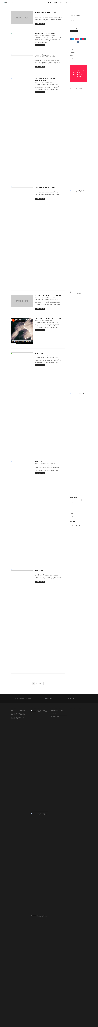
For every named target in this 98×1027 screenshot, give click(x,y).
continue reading (40, 23)
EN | (71, 2)
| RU (67, 2)
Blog (83, 500)
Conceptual (72, 502)
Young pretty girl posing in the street (48, 295)
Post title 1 (39, 353)
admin (37, 13)
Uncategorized (51, 13)
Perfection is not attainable (45, 33)
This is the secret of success (45, 187)
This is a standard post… (41, 710)
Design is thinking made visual (46, 12)
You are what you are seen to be (46, 55)
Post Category (51, 355)
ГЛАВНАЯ (49, 2)
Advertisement (72, 500)
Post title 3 (39, 570)
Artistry (78, 500)
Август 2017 (72, 516)
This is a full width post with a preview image (46, 79)
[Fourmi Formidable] (8, 2)
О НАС (61, 2)
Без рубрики (72, 60)
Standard (50, 82)
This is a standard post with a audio (48, 318)
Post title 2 (39, 462)
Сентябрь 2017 (72, 513)
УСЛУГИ (56, 2)
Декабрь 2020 (72, 510)
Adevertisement (72, 49)
